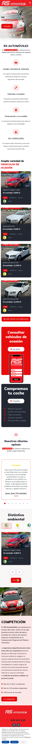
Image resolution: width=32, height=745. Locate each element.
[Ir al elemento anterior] (12, 571)
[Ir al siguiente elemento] (19, 571)
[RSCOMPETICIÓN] (16, 22)
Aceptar (5, 742)
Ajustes (23, 742)
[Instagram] (18, 725)
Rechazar (14, 742)
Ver (14, 580)
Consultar (7, 26)
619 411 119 (17, 720)
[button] (10, 35)
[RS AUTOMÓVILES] (13, 3)
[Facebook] (14, 725)
